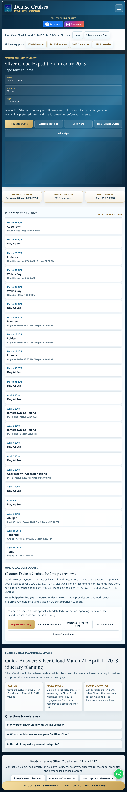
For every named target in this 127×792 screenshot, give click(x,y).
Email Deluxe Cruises (108, 123)
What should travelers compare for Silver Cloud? (40, 734)
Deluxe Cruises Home (63, 634)
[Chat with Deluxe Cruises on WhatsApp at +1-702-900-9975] (119, 774)
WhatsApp (63, 133)
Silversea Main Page (97, 35)
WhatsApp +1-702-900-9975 (77, 624)
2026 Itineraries (36, 44)
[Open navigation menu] (119, 8)
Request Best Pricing (21, 624)
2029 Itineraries (102, 44)
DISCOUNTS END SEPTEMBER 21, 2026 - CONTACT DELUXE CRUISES (63, 785)
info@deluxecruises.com (28, 778)
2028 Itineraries (80, 44)
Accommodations (48, 123)
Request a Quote (19, 123)
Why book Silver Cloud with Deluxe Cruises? (37, 724)
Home (78, 35)
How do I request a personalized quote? (34, 744)
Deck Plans (78, 123)
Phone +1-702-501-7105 (49, 624)
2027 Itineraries (58, 44)
